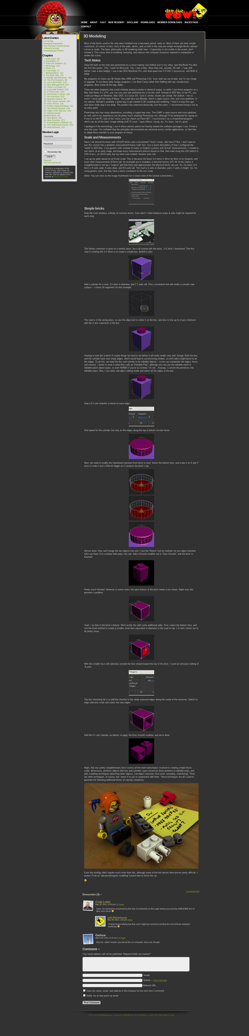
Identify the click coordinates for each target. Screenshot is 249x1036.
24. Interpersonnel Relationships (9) (52, 114)
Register (47, 160)
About (94, 22)
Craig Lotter (103, 901)
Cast (103, 22)
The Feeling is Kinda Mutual (56, 46)
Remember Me (54, 152)
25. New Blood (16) (53, 118)
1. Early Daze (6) (52, 59)
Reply (121, 904)
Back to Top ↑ (169, 1015)
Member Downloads (169, 22)
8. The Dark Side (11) (54, 75)
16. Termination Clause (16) (57, 94)
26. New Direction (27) (54, 120)
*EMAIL (155, 980)
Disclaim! (132, 22)
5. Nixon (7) (49, 68)
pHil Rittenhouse (117, 917)
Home (84, 22)
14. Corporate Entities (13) (56, 89)
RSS (160, 1015)
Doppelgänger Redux (54, 50)
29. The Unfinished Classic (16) (58, 125)
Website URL (149, 985)
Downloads (148, 22)
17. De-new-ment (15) (54, 96)
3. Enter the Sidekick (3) (55, 63)
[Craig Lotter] (88, 910)
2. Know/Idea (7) (51, 61)
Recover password (52, 162)
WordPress (128, 1015)
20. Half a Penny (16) (54, 104)
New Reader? (116, 22)
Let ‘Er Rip (48, 41)
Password (48, 144)
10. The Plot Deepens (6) (55, 80)
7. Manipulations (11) (54, 73)
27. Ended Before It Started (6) (58, 122)
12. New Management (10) (56, 85)
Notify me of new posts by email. (103, 995)
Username (48, 136)
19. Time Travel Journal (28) (57, 101)
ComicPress (143, 1015)
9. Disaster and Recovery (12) (58, 78)
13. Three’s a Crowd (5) (55, 87)
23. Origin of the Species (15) (57, 111)
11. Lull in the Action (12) (55, 82)
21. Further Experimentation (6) (58, 106)
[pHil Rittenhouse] (100, 926)
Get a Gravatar (160, 980)
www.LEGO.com (60, 176)
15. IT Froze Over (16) (54, 92)
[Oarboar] (88, 939)
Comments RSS (192, 891)
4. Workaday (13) (52, 66)
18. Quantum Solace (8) (55, 99)
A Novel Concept (51, 48)
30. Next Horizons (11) (54, 127)
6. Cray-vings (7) (51, 70)
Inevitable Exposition (53, 43)
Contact (86, 26)
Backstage (192, 22)
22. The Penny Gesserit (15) (57, 108)
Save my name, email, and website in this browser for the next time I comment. (126, 991)
